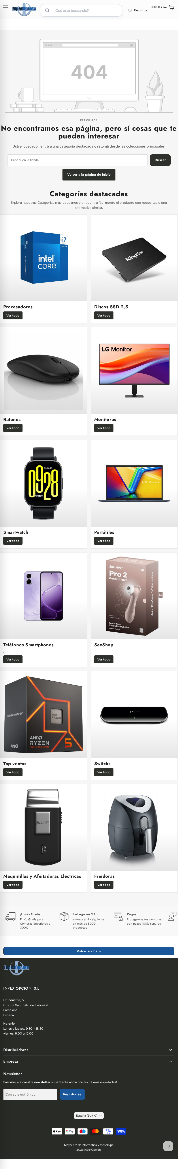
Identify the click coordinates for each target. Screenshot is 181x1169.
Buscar (160, 160)
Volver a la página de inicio (89, 174)
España (86, 1115)
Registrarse (72, 1094)
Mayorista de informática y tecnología (88, 1145)
